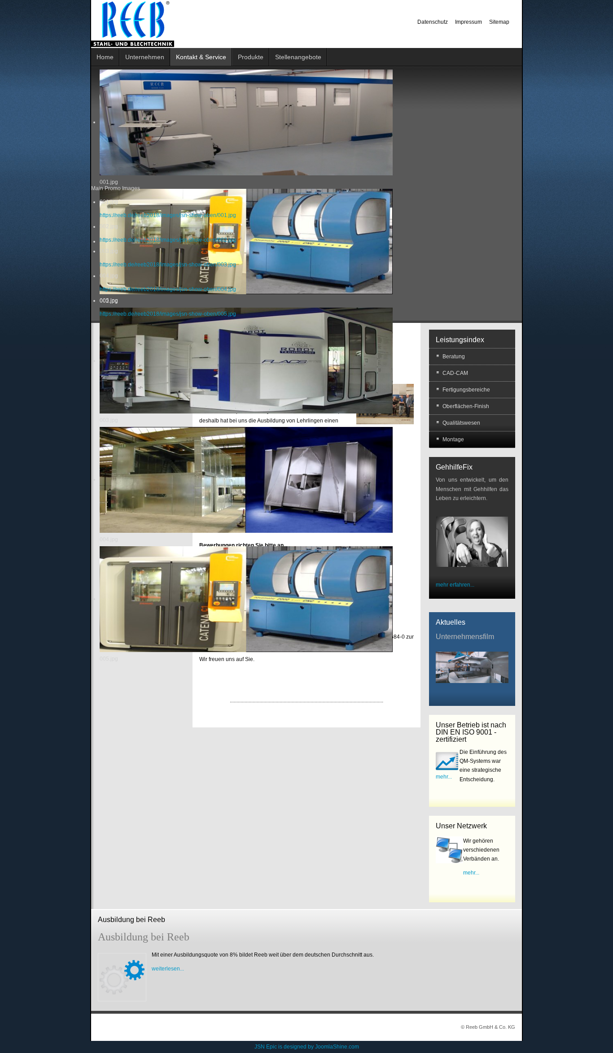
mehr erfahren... (455, 585)
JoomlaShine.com (337, 1047)
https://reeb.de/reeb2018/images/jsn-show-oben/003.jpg (168, 264)
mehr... (444, 777)
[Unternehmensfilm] (472, 667)
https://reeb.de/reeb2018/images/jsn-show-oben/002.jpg (168, 240)
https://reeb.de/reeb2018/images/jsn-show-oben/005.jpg (168, 314)
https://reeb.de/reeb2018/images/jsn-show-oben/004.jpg (168, 289)
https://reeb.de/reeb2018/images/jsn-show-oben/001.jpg (168, 215)
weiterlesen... (168, 969)
